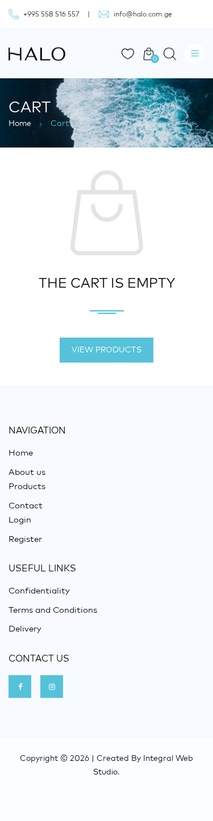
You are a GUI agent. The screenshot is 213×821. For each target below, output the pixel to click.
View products (106, 349)
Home (20, 123)
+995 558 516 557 (51, 14)
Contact (26, 505)
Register (25, 538)
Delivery (25, 628)
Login (20, 519)
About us (27, 471)
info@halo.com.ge (143, 14)
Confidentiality (39, 590)
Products (27, 486)
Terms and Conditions (53, 609)
